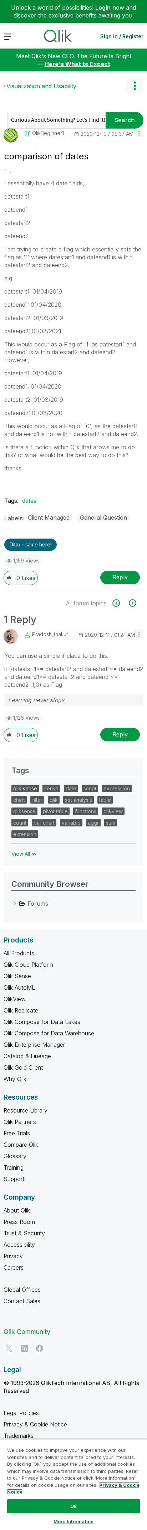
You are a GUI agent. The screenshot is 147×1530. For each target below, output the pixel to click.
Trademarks (19, 1435)
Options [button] (134, 86)
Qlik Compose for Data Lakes (42, 1021)
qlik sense (25, 788)
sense (51, 788)
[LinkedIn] (24, 1348)
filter (37, 800)
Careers (14, 1267)
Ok (73, 1506)
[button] (139, 132)
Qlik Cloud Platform (28, 964)
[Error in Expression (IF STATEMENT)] (131, 603)
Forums (37, 903)
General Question (103, 517)
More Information (73, 1521)
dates (29, 500)
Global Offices (22, 1289)
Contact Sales (22, 1301)
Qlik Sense (17, 976)
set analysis (78, 800)
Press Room (19, 1221)
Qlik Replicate (21, 1010)
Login (103, 7)
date (71, 788)
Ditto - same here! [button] (30, 544)
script (89, 788)
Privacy (13, 1256)
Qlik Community (27, 1331)
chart (19, 800)
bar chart (44, 823)
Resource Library (25, 1110)
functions (85, 811)
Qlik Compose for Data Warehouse (49, 1033)
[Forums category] (15, 903)
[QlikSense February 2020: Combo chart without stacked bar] (120, 603)
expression (116, 788)
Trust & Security (24, 1233)
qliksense (24, 811)
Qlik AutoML (19, 987)
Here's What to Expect (77, 64)
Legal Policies (21, 1412)
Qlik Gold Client (23, 1067)
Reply (120, 577)
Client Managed (49, 517)
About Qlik (17, 1210)
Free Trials (17, 1133)
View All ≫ (24, 854)
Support (14, 1178)
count (19, 823)
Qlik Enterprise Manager (34, 1044)
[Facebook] (39, 1348)
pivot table (55, 811)
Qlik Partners (20, 1121)
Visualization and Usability (41, 86)
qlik (54, 800)
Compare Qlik (21, 1144)
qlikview (113, 811)
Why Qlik (15, 1078)
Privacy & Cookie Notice (35, 1424)
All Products (19, 953)
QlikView (15, 998)
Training (14, 1167)
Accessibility (19, 1244)
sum (110, 823)
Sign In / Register (121, 36)
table (105, 800)
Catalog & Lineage (27, 1056)
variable (71, 823)
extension (24, 834)
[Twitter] (9, 1348)
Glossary (15, 1156)
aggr (93, 823)
